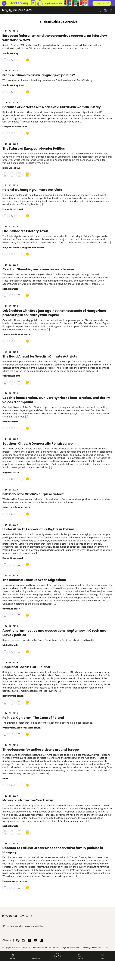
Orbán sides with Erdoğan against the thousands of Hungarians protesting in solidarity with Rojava (54, 312)
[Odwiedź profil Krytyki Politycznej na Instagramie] (23, 940)
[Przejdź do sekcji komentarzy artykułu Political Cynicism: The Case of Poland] (19, 734)
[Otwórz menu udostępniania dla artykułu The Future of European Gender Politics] (12, 174)
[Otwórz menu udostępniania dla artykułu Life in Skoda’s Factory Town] (12, 254)
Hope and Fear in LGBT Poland (26, 667)
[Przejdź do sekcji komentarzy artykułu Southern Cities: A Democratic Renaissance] (19, 479)
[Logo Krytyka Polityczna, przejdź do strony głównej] (17, 10)
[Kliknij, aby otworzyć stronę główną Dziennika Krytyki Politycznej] (57, 956)
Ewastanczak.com (100, 947)
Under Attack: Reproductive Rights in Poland (38, 529)
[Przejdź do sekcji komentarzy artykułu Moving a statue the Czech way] (19, 832)
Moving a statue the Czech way (27, 800)
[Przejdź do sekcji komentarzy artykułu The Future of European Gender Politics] (19, 174)
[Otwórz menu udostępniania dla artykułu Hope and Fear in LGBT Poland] (12, 702)
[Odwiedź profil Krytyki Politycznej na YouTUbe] (35, 940)
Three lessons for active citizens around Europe (40, 749)
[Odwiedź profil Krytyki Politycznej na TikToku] (29, 940)
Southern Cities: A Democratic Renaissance (37, 443)
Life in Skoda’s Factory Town (25, 231)
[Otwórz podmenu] (111, 926)
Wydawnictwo (35, 958)
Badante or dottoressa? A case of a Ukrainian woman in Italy (51, 107)
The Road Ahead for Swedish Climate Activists (39, 356)
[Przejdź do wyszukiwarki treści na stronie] (99, 10)
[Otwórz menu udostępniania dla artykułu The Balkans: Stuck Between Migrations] (12, 615)
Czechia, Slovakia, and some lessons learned (38, 269)
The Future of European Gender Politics (33, 148)
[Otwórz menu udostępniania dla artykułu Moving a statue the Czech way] (12, 832)
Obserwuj (80, 958)
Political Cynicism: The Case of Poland (33, 717)
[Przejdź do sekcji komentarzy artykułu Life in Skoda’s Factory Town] (19, 254)
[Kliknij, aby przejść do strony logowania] (111, 10)
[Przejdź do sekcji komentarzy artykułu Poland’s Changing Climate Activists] (19, 216)
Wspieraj (12, 958)
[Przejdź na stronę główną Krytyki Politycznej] (17, 916)
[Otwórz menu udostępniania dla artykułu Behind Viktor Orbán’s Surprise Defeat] (12, 514)
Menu (102, 958)
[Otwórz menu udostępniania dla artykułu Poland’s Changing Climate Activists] (12, 216)
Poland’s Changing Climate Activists (32, 190)
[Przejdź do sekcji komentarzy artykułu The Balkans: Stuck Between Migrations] (19, 615)
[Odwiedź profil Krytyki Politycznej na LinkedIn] (41, 940)
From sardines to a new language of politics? (38, 75)
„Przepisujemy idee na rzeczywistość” (23, 926)
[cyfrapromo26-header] (57, 3)
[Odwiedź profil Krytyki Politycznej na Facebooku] (18, 940)
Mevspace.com (77, 947)
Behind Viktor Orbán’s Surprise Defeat (33, 494)
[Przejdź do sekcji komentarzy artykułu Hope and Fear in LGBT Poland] (19, 702)
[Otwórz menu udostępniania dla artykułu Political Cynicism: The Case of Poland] (12, 734)
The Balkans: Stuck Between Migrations (34, 580)
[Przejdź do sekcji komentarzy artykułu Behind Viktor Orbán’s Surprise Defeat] (19, 514)
